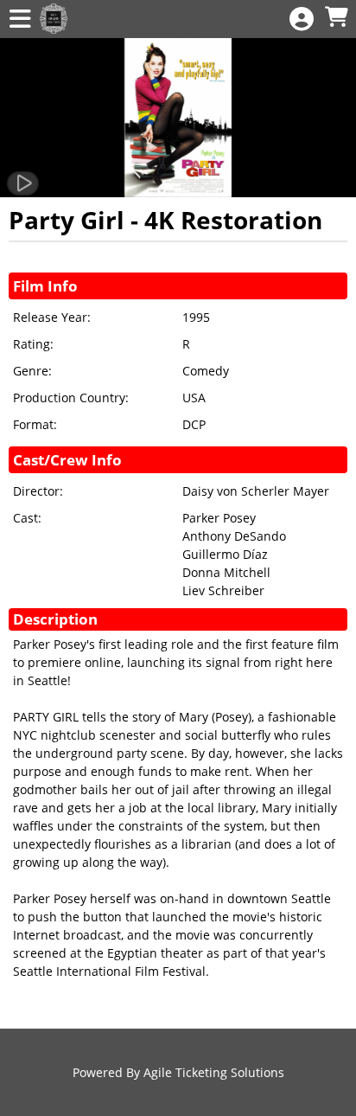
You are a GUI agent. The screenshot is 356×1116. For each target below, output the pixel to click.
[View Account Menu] (301, 19)
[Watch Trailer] (23, 183)
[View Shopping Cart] (336, 17)
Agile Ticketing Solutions (213, 1072)
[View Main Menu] (20, 19)
